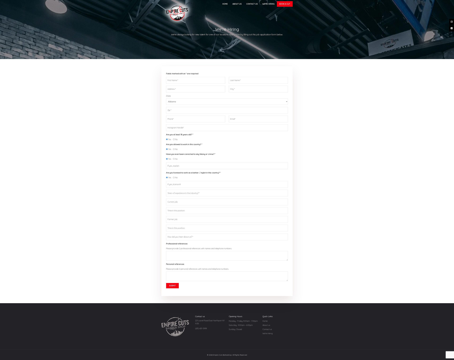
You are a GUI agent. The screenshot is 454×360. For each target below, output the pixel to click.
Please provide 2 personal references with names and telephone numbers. (197, 269)
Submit (172, 285)
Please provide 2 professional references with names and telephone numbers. (199, 248)
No (176, 139)
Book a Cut (284, 4)
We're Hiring (268, 4)
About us (237, 4)
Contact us (252, 4)
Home (225, 4)
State (168, 96)
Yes (169, 139)
